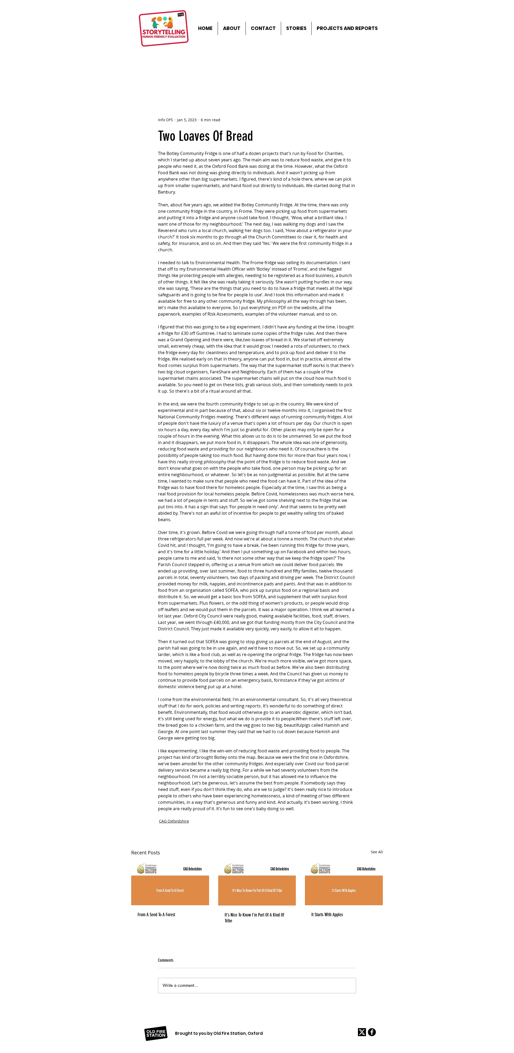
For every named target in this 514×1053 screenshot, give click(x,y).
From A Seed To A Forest (156, 915)
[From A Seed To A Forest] (170, 883)
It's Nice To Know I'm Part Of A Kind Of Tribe (254, 918)
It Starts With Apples (327, 915)
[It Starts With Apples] (344, 883)
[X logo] (362, 1032)
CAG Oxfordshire (174, 821)
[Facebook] (372, 1032)
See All (377, 851)
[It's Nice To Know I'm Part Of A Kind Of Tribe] (257, 884)
